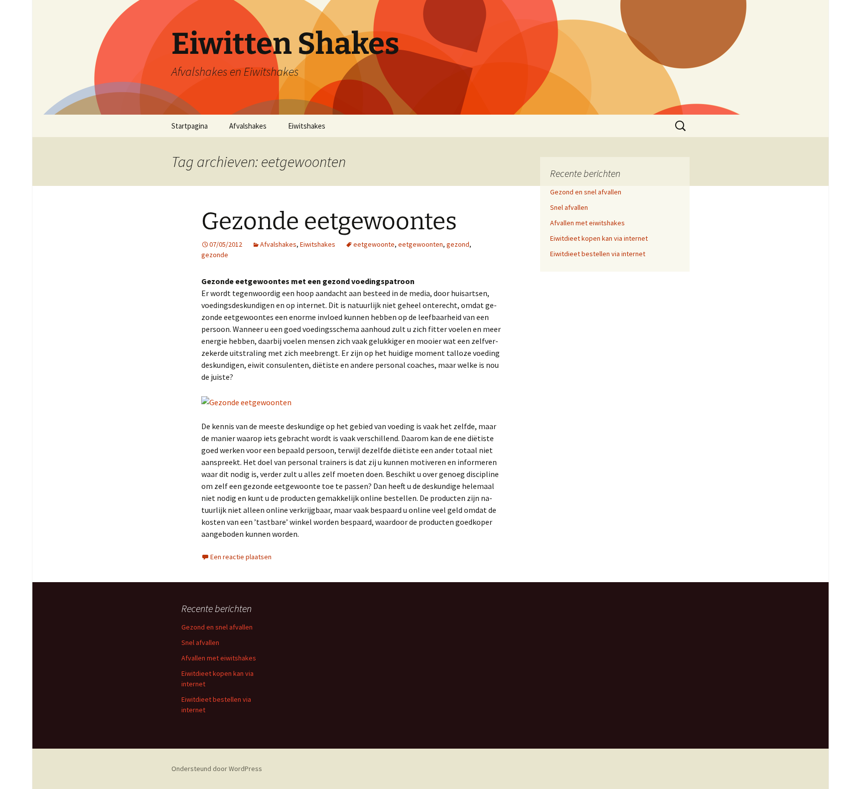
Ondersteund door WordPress (216, 768)
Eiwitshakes (306, 126)
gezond (457, 244)
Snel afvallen (569, 207)
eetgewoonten (420, 244)
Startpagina (189, 126)
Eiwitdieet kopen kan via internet (599, 238)
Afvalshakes (248, 126)
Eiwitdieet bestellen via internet (597, 253)
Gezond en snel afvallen (585, 191)
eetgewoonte (374, 244)
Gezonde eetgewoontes (329, 221)
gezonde (214, 254)
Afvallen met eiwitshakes (587, 222)
